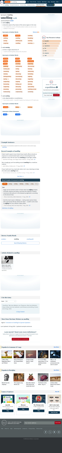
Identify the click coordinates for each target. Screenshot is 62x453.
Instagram (59, 432)
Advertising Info (17, 428)
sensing (10, 183)
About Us (7, 428)
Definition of (7, 208)
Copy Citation (21, 311)
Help (2, 428)
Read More (4, 147)
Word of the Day (33, 1)
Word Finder (44, 1)
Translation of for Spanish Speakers (17, 322)
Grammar (39, 1)
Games (28, 1)
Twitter (50, 432)
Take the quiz (54, 412)
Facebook (45, 432)
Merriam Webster (4, 422)
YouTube (54, 432)
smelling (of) (30, 239)
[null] (57, 87)
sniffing (4, 183)
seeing (32, 183)
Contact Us (25, 428)
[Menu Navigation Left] (1, 5)
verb (15, 18)
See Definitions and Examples (51, 90)
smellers (3, 239)
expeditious (50, 87)
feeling (26, 183)
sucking (15, 183)
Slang (49, 1)
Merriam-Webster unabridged (20, 339)
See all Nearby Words (20, 243)
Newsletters (53, 1)
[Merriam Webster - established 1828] (2, 1)
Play (8, 410)
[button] (58, 2)
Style (2, 301)
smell (11, 20)
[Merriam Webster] (51, 82)
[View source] (34, 159)
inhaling (21, 183)
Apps (11, 428)
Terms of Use (39, 428)
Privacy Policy (32, 428)
